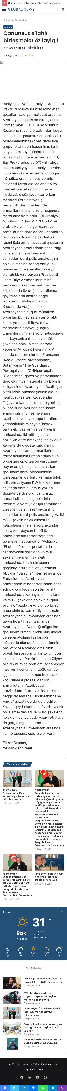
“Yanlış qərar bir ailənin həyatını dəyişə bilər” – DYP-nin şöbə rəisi (43, 980)
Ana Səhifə (11, 20)
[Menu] (4, 10)
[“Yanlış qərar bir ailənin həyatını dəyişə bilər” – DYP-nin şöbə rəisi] (12, 983)
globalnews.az (25, 1064)
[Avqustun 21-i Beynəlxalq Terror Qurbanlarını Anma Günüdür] (12, 1044)
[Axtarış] (63, 10)
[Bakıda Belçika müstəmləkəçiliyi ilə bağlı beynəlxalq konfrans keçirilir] (12, 1028)
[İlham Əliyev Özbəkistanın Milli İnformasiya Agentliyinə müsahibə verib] (17, 778)
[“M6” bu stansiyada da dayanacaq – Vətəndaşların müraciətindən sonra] (12, 997)
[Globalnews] (21, 9)
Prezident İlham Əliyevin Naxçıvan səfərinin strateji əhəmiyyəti (49, 876)
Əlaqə (40, 1069)
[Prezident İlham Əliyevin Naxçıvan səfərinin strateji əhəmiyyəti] (49, 862)
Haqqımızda (29, 1069)
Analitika (23, 20)
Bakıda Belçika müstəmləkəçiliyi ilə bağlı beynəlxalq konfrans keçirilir (43, 1027)
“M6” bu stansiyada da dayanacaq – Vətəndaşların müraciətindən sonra (40, 996)
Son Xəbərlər (33, 968)
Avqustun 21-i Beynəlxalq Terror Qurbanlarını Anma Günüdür (42, 1041)
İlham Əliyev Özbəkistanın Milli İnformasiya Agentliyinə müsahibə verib (17, 794)
